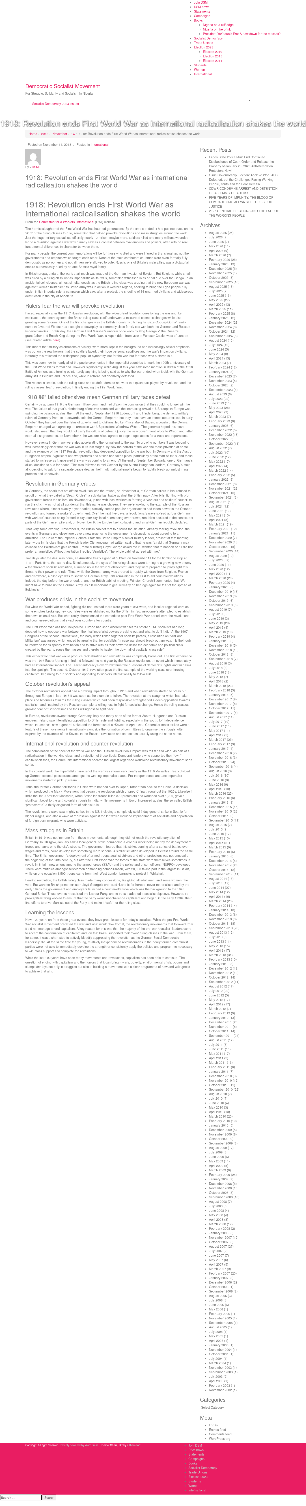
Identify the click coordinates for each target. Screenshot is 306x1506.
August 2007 (218, 1246)
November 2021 (220, 488)
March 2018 (217, 685)
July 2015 (216, 829)
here (56, 340)
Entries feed (217, 1429)
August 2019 (218, 609)
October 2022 (218, 439)
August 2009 (218, 1147)
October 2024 (218, 331)
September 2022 (221, 443)
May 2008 (216, 1215)
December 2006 (220, 1282)
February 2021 (219, 528)
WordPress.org (219, 1438)
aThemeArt (133, 1445)
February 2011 (219, 1067)
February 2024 (219, 367)
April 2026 (216, 250)
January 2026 (218, 264)
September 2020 (221, 551)
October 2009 (218, 1138)
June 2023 (216, 403)
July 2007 (216, 1251)
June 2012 (216, 995)
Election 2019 (212, 51)
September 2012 (221, 981)
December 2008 (220, 1183)
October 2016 (218, 762)
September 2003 (221, 1372)
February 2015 (219, 851)
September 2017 (221, 712)
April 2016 (216, 789)
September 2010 (221, 1089)
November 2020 (220, 542)
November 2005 (220, 1318)
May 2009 (216, 1161)
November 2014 (220, 865)
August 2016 (218, 771)
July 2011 (216, 1044)
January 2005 (218, 1345)
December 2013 (220, 914)
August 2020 (218, 555)
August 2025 (218, 286)
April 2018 (216, 681)
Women (199, 69)
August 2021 (218, 501)
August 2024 (218, 340)
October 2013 (218, 923)
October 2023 (218, 385)
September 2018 (221, 658)
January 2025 (218, 318)
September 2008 (221, 1197)
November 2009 (220, 1134)
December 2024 (220, 322)
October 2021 (218, 492)
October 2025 (218, 277)
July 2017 (216, 721)
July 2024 (216, 344)
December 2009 (220, 1129)
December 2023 (220, 376)
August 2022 (218, 448)
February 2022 (219, 475)
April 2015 (216, 842)
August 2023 (218, 394)
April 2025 (216, 304)
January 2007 (218, 1277)
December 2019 (220, 591)
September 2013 (221, 928)
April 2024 (216, 358)
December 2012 (220, 968)
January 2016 (218, 802)
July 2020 (216, 560)
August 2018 (218, 663)
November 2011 (220, 1026)
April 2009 (216, 1165)
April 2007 (216, 1264)
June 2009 (216, 1156)
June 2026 (216, 241)
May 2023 (216, 407)
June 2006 (216, 1304)
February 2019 (219, 636)
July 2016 (216, 775)
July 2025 (216, 291)
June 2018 (216, 672)
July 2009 (216, 1152)
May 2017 (216, 730)
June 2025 (216, 295)
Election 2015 (212, 56)
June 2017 (216, 726)
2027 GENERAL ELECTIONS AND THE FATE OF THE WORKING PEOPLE (244, 213)
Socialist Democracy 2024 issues (55, 103)
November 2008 (220, 1188)
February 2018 (219, 690)
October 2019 (218, 600)
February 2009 (219, 1174)
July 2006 (216, 1300)
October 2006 (218, 1286)
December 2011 (220, 1022)
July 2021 (216, 506)
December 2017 (220, 699)
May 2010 (216, 1107)
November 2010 (220, 1080)
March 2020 (217, 578)
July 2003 (216, 1376)
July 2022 (216, 452)
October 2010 (218, 1085)
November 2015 (220, 811)
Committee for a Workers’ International (66, 222)
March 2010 (217, 1116)
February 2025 (219, 313)
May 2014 (216, 892)
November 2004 (220, 1349)
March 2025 (217, 309)
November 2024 (220, 327)
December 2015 (220, 806)
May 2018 (216, 676)
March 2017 (217, 739)
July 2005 (216, 1331)
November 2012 (220, 972)
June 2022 (216, 457)
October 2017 (218, 708)
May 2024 (216, 353)
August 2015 (218, 824)
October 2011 (218, 1031)
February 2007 (219, 1273)
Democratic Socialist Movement (62, 86)
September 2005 (221, 1322)
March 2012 (217, 1008)
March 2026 (217, 255)
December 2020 (220, 537)
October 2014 (218, 869)
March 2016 (217, 793)
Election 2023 (203, 47)
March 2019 (217, 632)
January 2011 (218, 1071)
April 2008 (216, 1219)
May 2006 (216, 1309)
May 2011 (216, 1053)
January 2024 (218, 371)
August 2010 (218, 1094)
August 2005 (218, 1327)
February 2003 (219, 1385)
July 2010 (216, 1098)
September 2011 (221, 1035)
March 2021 (217, 524)
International (203, 74)
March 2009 (217, 1170)
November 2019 (220, 596)
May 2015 (216, 838)
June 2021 (216, 510)
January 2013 (218, 963)
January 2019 (218, 641)
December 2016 (220, 753)
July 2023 (216, 398)
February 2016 (219, 797)
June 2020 (216, 564)
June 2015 (216, 833)
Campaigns (202, 15)
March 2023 (217, 416)
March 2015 (217, 847)
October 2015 (218, 815)
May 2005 (216, 1336)
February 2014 (219, 905)
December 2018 (220, 645)
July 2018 (216, 667)
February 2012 (219, 1013)
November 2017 (220, 703)
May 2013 (216, 946)
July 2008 (216, 1206)
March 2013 (217, 954)
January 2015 (218, 856)
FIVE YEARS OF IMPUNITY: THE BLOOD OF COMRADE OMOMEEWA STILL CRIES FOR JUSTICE (241, 202)
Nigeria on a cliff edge (218, 24)
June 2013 (216, 941)
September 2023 (221, 389)
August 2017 (218, 717)
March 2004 (217, 1363)
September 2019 (221, 605)
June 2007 (216, 1255)
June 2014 (216, 887)
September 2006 (221, 1291)
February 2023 (219, 421)
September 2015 (221, 820)
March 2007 (217, 1268)
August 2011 (218, 1040)
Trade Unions (203, 42)
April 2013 (216, 950)
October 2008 (218, 1192)
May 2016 (216, 784)
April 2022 (216, 466)
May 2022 (216, 461)
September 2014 (221, 874)
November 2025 (220, 273)
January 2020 (218, 587)
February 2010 (219, 1120)
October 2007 (218, 1242)
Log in (213, 1425)
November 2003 (220, 1367)
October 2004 (218, 1354)
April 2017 (216, 735)
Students (200, 65)
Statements (202, 11)
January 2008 (218, 1233)
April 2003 (216, 1381)
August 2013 (218, 932)
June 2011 (216, 1049)
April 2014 (216, 896)
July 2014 (216, 883)
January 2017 (218, 748)
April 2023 (216, 412)
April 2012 (216, 1004)
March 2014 (217, 901)
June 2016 (216, 780)
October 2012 (218, 977)
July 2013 (216, 937)
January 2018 (218, 694)
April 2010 (216, 1111)
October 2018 (218, 654)
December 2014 (220, 860)
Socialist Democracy (208, 38)
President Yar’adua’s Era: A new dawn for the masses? (242, 33)
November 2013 (220, 919)
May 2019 (216, 623)
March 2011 (217, 1062)
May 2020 (216, 569)
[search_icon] (254, 100)
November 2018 (220, 649)
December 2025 (220, 268)
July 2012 (216, 990)
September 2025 (221, 282)
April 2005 (216, 1340)
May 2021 (216, 515)
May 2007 (216, 1260)
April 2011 (216, 1058)
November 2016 (220, 757)
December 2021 (220, 484)
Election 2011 (212, 60)
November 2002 (220, 1390)
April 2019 (216, 627)
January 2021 (218, 533)
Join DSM (201, 2)
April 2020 (216, 573)
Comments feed (220, 1434)
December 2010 (220, 1076)
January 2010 (218, 1125)
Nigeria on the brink (217, 29)
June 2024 (216, 349)
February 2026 (219, 259)
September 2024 (221, 335)
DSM (35, 167)
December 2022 (220, 430)
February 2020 (219, 582)
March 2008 (217, 1224)
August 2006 (218, 1295)
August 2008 (218, 1201)
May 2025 (216, 300)
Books (198, 20)
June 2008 (216, 1210)
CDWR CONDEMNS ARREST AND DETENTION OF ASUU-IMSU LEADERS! (243, 190)
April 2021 (216, 519)
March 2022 (217, 470)
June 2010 (216, 1103)
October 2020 (218, 546)
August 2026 (218, 232)
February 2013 (219, 959)
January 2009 (218, 1179)
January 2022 (218, 479)
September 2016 (221, 766)
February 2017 (219, 744)
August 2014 (218, 878)
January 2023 (218, 425)
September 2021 (221, 497)
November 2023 (220, 380)
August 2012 (218, 986)
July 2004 (216, 1358)
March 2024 (217, 362)
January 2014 (218, 910)
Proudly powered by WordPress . (80, 1445)
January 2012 (218, 1017)
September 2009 (221, 1143)
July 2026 (216, 237)
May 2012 (216, 999)
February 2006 (219, 1313)
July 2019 (216, 614)
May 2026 (216, 246)
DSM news (201, 6)
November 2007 (220, 1237)
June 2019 (216, 618)
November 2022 (220, 434)
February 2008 (219, 1228)
